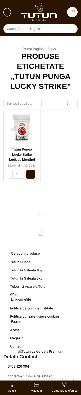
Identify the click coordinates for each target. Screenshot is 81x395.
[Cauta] (72, 28)
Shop (51, 49)
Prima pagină (33, 49)
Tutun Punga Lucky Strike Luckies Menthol (22, 154)
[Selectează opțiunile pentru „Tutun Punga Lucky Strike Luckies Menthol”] (30, 174)
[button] (7, 12)
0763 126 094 (18, 366)
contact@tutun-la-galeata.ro (30, 376)
